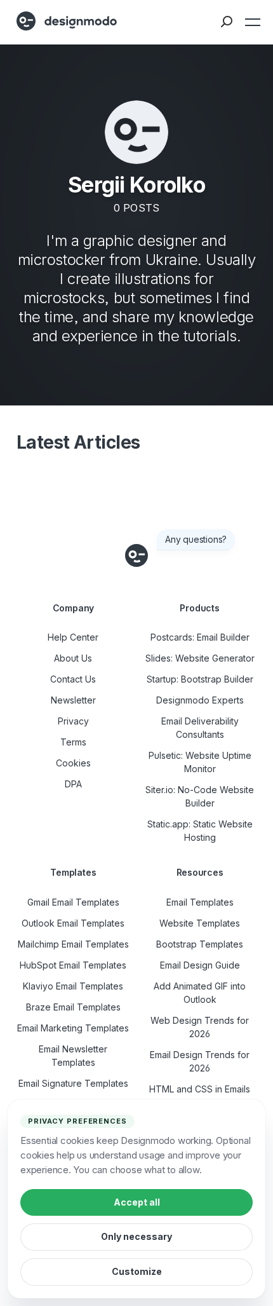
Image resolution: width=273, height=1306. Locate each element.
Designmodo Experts (200, 700)
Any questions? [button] (196, 539)
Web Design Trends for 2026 (199, 1027)
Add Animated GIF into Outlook (200, 993)
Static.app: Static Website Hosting (200, 831)
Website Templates (199, 923)
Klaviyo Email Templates (73, 986)
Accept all (137, 1202)
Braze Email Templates (73, 1007)
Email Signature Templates (73, 1083)
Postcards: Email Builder (200, 637)
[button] (251, 22)
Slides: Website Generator (200, 658)
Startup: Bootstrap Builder (200, 679)
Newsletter (73, 700)
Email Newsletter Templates (73, 1056)
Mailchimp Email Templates (73, 944)
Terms (73, 742)
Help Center (73, 637)
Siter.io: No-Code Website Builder (199, 796)
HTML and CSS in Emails (199, 1089)
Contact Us (73, 679)
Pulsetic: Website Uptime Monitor (200, 762)
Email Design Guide (200, 965)
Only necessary (136, 1236)
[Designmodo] (66, 21)
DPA (73, 784)
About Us (73, 658)
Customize (137, 1271)
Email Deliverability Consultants (200, 728)
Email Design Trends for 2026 (200, 1061)
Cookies (73, 763)
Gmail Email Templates (73, 902)
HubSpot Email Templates (73, 965)
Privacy (73, 721)
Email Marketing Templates (73, 1028)
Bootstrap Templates (199, 944)
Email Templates (200, 902)
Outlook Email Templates (73, 923)
